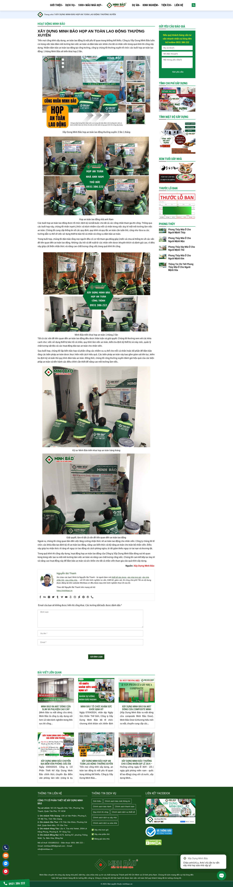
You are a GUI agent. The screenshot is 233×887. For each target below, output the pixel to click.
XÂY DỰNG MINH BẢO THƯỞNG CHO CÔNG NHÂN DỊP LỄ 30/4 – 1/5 (136, 762)
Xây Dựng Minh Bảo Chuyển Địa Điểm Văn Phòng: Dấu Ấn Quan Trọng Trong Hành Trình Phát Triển (56, 762)
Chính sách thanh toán (124, 806)
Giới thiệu (56, 5)
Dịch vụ (69, 5)
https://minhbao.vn (64, 590)
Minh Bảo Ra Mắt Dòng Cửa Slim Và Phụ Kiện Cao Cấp (56, 708)
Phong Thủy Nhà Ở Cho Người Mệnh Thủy (179, 231)
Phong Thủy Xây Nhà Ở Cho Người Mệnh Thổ (181, 248)
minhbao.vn (127, 884)
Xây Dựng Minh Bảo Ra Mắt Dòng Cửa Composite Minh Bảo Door (136, 708)
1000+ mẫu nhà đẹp (89, 5)
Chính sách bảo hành (102, 806)
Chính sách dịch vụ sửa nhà (105, 823)
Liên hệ (178, 5)
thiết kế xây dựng (119, 577)
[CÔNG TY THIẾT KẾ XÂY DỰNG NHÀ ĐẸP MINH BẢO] (116, 864)
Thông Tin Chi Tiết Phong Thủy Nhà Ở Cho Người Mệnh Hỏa (180, 267)
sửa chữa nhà (71, 580)
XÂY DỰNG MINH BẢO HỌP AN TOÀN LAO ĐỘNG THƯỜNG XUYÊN (96, 762)
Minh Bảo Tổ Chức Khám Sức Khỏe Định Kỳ (96, 708)
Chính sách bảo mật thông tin (117, 801)
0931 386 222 (16, 883)
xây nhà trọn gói (134, 577)
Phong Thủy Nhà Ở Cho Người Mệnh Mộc (179, 239)
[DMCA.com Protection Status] (153, 842)
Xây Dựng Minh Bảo (144, 566)
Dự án (135, 5)
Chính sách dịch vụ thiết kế (123, 812)
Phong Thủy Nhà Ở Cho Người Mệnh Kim (179, 257)
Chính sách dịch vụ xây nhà (105, 817)
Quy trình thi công (100, 812)
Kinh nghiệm (150, 5)
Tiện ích (166, 5)
